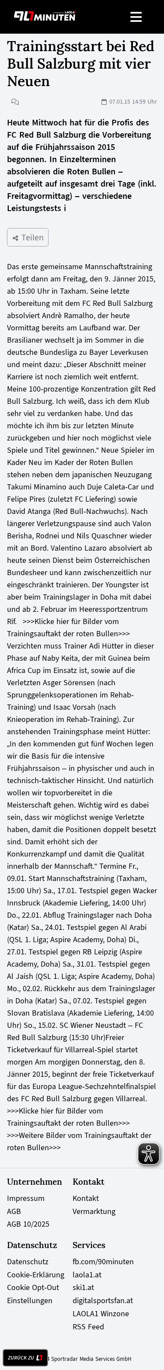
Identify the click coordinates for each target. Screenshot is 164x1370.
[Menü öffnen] (137, 17)
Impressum (26, 1198)
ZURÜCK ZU (21, 1358)
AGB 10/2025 (28, 1224)
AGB (14, 1211)
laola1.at (87, 1274)
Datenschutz (28, 1261)
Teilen (31, 237)
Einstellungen (29, 1300)
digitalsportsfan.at (103, 1300)
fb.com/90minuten (103, 1261)
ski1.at (83, 1287)
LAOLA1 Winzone (101, 1313)
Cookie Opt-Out (33, 1287)
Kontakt (86, 1198)
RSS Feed (88, 1326)
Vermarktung (94, 1211)
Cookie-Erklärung (35, 1274)
